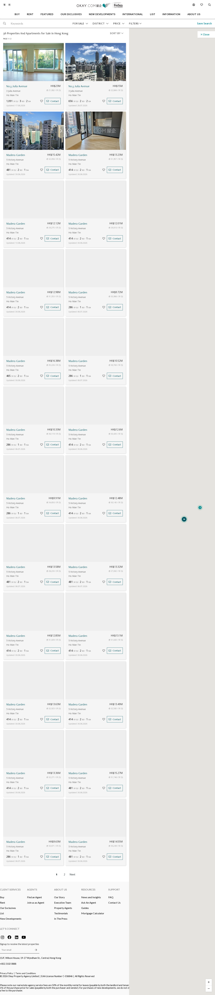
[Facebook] (9, 937)
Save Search (204, 23)
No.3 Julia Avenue (16, 86)
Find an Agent (34, 897)
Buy (2, 897)
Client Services (10, 889)
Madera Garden (15, 155)
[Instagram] (2, 937)
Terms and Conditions (25, 973)
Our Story (59, 897)
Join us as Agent (35, 902)
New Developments (10, 918)
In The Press (60, 918)
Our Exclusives (8, 907)
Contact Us (114, 902)
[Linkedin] (16, 937)
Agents (32, 889)
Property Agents (63, 907)
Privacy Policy (6, 973)
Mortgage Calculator (92, 913)
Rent (2, 902)
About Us (60, 889)
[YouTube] (23, 937)
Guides (85, 907)
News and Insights (91, 897)
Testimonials (61, 913)
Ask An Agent (88, 902)
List (2, 913)
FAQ (110, 897)
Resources (88, 889)
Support (114, 889)
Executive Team (62, 902)
